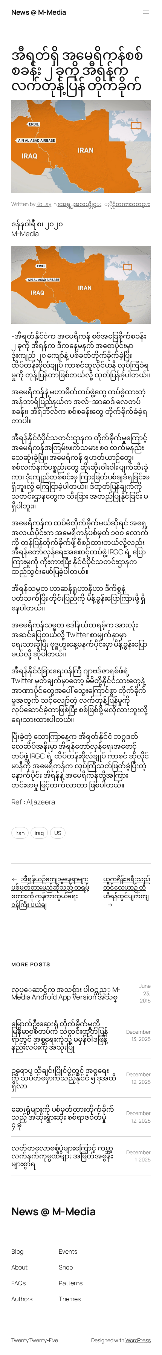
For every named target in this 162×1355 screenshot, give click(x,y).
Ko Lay (44, 204)
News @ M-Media (38, 12)
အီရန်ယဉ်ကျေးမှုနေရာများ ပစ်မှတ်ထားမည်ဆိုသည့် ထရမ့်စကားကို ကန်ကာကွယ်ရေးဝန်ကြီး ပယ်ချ (50, 892)
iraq (39, 832)
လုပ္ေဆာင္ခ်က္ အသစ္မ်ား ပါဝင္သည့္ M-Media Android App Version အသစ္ (66, 993)
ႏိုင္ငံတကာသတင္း (131, 204)
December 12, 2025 (138, 1078)
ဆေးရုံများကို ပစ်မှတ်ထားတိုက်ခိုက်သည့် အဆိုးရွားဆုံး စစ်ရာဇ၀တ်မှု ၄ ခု (62, 1117)
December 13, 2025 (138, 1035)
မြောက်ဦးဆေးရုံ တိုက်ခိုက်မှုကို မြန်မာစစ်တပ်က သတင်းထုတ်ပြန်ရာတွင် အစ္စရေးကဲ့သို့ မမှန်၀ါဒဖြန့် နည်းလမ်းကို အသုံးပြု (59, 1035)
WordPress (138, 1340)
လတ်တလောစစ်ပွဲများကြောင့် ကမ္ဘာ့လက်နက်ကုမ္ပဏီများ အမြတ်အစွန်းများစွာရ (62, 1155)
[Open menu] (146, 12)
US (57, 832)
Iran (19, 832)
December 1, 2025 (138, 1156)
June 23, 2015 (145, 993)
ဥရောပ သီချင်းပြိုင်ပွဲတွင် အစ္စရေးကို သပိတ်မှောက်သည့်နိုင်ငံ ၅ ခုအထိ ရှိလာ (63, 1078)
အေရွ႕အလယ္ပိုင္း (79, 204)
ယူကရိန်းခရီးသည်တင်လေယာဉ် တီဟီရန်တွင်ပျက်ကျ (126, 887)
